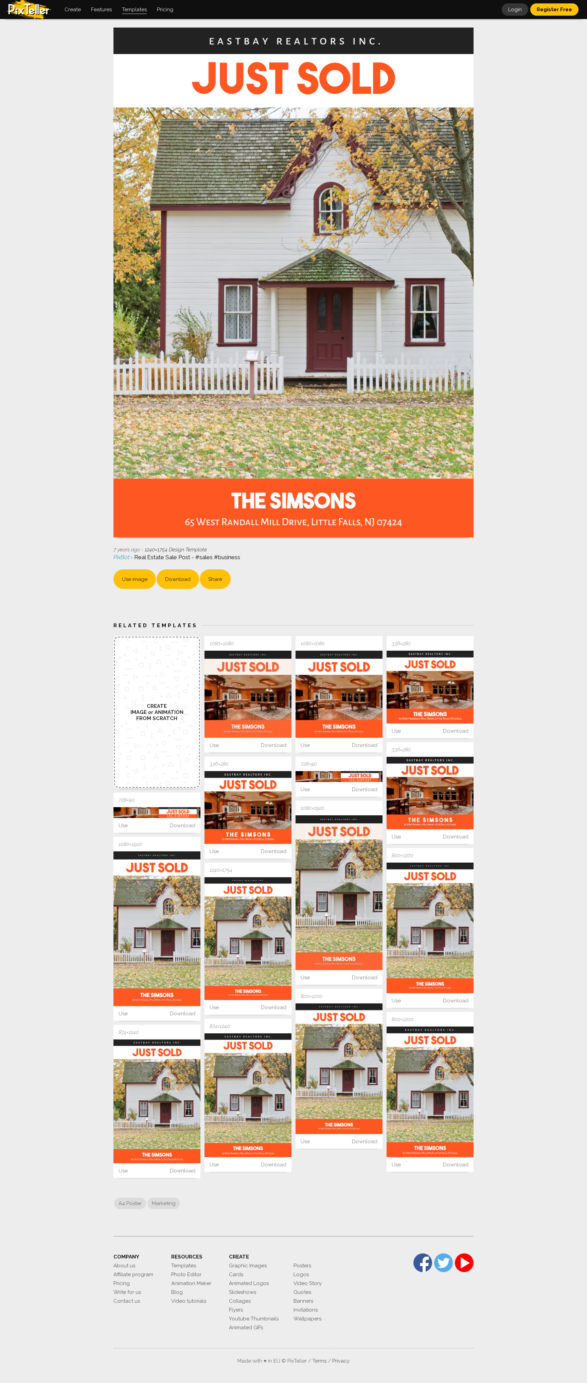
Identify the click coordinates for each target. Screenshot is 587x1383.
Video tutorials (188, 1301)
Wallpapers (307, 1319)
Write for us (127, 1292)
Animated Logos (249, 1283)
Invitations (306, 1310)
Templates (183, 1266)
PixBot (122, 557)
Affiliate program (133, 1274)
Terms (319, 1361)
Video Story (308, 1283)
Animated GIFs (246, 1327)
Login (515, 9)
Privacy (341, 1361)
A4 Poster (130, 1203)
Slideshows (242, 1292)
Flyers (236, 1310)
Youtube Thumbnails (254, 1319)
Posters (302, 1266)
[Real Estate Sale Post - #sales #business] (247, 694)
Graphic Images (248, 1266)
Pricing (121, 1283)
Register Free (554, 9)
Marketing (164, 1203)
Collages (240, 1301)
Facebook (422, 1262)
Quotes (302, 1292)
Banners (303, 1301)
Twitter (443, 1262)
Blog (177, 1292)
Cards (236, 1274)
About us (124, 1266)
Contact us (126, 1301)
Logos (301, 1274)
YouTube (464, 1262)
